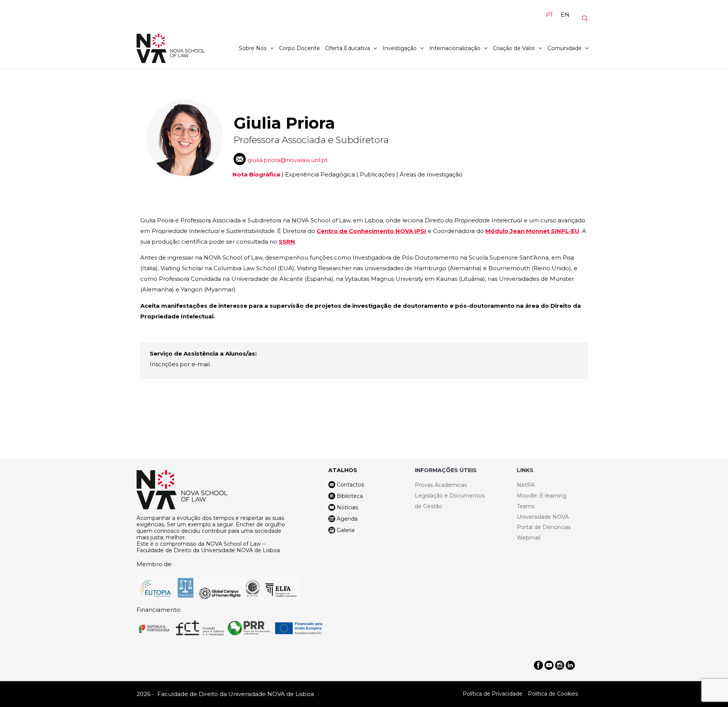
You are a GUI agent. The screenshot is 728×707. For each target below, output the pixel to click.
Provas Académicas (441, 485)
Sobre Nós (253, 48)
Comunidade (565, 48)
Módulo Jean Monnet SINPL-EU (532, 231)
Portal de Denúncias (544, 527)
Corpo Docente (299, 48)
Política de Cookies (553, 693)
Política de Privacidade (492, 693)
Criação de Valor (514, 48)
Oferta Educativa (347, 48)
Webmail (528, 537)
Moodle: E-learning (541, 495)
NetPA (526, 485)
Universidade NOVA (543, 516)
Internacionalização (454, 48)
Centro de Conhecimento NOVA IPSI (371, 231)
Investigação (400, 48)
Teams (525, 506)
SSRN (287, 241)
